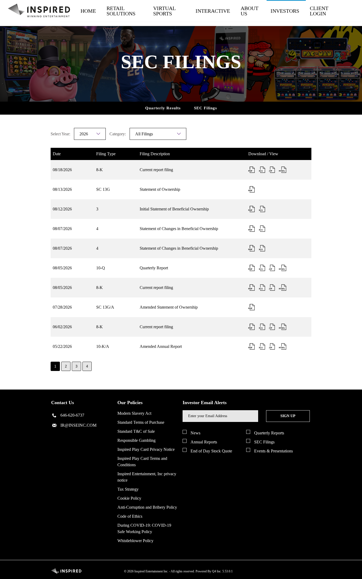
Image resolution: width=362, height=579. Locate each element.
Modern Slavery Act (134, 413)
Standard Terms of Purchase (140, 422)
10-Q (100, 268)
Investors (285, 11)
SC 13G (103, 189)
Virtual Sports (164, 11)
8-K (99, 169)
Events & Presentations (273, 451)
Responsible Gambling (136, 440)
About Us (249, 11)
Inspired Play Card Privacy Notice (146, 449)
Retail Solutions (121, 11)
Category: (117, 134)
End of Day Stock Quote (211, 451)
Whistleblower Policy (135, 540)
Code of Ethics (129, 516)
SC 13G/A (105, 307)
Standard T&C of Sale (136, 431)
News (195, 433)
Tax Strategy (128, 489)
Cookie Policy (129, 498)
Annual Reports (204, 442)
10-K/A (102, 346)
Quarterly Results (163, 108)
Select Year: (60, 134)
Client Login (319, 11)
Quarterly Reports (269, 433)
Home (88, 11)
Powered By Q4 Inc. (209, 571)
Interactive (213, 11)
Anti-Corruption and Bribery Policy (147, 507)
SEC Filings (205, 108)
